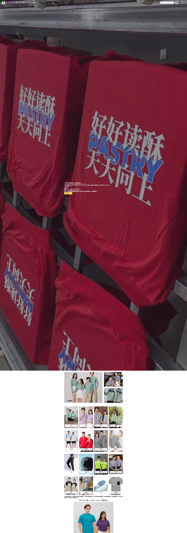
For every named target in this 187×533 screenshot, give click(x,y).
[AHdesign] (7, 2)
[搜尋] (173, 3)
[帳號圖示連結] (179, 2)
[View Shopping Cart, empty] (177, 2)
